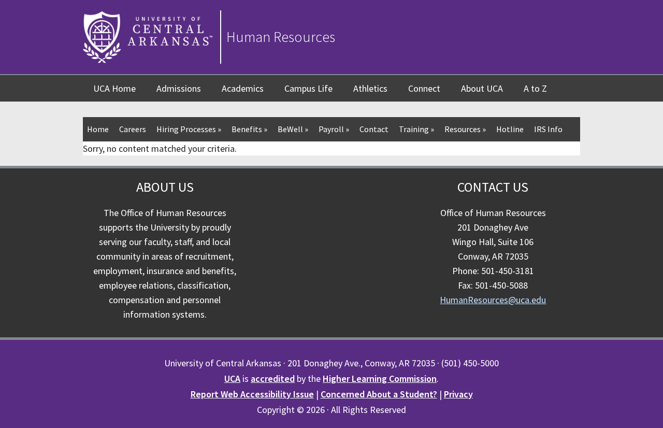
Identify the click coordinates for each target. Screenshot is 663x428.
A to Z (535, 88)
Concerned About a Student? (379, 394)
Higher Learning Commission (380, 378)
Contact (373, 129)
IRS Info (548, 129)
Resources (465, 129)
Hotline (510, 129)
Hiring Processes (188, 129)
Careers (132, 129)
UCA (232, 378)
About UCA (482, 88)
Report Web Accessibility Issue (252, 394)
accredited (273, 378)
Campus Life (308, 88)
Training (416, 129)
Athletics (370, 88)
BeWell (293, 129)
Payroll (334, 129)
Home (98, 129)
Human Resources (280, 36)
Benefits (249, 129)
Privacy (458, 394)
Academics (243, 88)
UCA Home (114, 88)
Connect (424, 88)
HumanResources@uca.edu (493, 300)
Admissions (178, 88)
